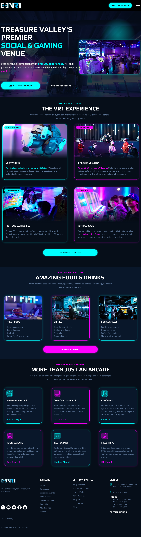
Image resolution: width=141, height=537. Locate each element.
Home (42, 485)
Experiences (45, 489)
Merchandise (45, 508)
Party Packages (79, 496)
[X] (3, 507)
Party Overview (79, 484)
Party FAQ (77, 499)
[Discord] (8, 507)
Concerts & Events (47, 500)
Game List (44, 504)
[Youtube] (14, 507)
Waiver (43, 511)
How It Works (78, 492)
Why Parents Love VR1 (82, 488)
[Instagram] (25, 507)
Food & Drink (45, 496)
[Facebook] (19, 507)
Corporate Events (47, 493)
